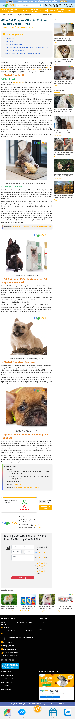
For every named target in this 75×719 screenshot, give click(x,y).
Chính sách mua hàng (7, 675)
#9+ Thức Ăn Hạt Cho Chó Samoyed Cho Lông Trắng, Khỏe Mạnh (46, 607)
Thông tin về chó (28, 15)
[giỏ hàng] (46, 5)
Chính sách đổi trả (6, 689)
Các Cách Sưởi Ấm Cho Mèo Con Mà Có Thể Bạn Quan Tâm (63, 61)
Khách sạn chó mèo (44, 626)
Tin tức (40, 636)
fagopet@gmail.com (9, 649)
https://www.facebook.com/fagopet (26, 487)
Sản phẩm (41, 633)
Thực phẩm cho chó (27, 27)
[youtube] (13, 660)
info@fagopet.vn (8, 646)
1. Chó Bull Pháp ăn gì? (12, 38)
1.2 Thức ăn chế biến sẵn (14, 44)
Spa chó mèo (42, 629)
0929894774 (7, 642)
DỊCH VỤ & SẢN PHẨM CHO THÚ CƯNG (10, 10)
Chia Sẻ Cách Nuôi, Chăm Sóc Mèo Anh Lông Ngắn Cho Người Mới (62, 39)
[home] (7, 5)
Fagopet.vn (17, 484)
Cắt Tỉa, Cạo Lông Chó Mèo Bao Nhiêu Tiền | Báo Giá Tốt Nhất (63, 153)
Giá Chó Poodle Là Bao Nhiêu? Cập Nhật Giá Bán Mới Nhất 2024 (63, 132)
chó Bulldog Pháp (18, 82)
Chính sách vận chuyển (7, 679)
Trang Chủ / (4, 27)
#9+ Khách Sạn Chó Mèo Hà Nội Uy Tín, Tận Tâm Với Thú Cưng (63, 197)
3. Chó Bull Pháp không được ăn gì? (16, 50)
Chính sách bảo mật (6, 686)
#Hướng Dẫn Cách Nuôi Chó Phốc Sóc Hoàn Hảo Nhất (9, 607)
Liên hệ (41, 640)
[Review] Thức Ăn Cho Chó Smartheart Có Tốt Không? (27, 607)
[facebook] (2, 660)
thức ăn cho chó (36, 69)
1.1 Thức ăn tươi (11, 41)
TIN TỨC (51, 10)
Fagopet (36, 525)
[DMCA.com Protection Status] (18, 665)
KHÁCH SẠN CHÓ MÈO (34, 10)
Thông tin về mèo (46, 15)
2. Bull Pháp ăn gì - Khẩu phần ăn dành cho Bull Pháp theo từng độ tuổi (27, 47)
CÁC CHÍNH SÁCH (60, 10)
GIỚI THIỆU (26, 10)
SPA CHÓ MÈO (43, 10)
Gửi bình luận (23, 578)
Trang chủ (41, 622)
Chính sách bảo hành (6, 682)
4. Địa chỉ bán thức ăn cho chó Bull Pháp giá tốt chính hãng (23, 53)
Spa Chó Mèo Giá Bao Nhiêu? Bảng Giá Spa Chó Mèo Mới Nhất (64, 110)
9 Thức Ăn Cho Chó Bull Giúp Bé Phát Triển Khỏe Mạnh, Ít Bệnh (31, 227)
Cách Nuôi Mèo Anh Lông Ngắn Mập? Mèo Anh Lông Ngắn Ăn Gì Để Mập (63, 82)
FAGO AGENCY (59, 704)
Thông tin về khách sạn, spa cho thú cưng (11, 15)
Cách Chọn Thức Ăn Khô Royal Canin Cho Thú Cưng (65, 607)
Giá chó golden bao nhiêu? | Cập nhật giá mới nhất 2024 (63, 175)
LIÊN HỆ (69, 10)
